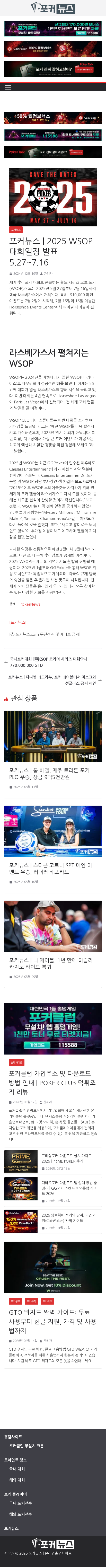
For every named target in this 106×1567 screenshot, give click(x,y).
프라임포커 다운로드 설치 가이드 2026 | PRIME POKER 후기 (67, 1158)
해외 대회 (17, 1480)
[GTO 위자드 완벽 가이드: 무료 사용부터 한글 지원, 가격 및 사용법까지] (53, 1267)
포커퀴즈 (47, 1301)
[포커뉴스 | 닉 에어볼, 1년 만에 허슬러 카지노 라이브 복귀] (53, 904)
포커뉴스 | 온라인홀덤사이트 (50, 1553)
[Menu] (8, 87)
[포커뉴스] (17, 622)
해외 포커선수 (20, 1514)
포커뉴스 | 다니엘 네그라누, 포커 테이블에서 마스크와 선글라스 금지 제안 (52, 680)
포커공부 (15, 1301)
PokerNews (30, 604)
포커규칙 (31, 1301)
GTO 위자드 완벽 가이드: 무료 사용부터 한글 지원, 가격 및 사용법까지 (52, 1321)
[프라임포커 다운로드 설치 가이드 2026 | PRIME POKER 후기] (21, 1162)
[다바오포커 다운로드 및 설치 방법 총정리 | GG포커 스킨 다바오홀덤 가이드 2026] (21, 1192)
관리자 (48, 273)
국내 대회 (17, 1469)
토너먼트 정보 (15, 1460)
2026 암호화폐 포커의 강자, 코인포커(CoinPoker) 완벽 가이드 (68, 1218)
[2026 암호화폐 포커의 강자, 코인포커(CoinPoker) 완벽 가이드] (21, 1222)
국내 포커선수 (20, 1503)
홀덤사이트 (16, 1062)
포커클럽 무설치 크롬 (26, 1446)
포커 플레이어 (15, 1494)
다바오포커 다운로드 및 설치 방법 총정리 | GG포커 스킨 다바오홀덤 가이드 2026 (69, 1188)
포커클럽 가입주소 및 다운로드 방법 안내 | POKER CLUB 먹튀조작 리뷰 (52, 1082)
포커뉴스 (16, 229)
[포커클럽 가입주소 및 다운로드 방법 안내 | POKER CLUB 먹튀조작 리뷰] (53, 1029)
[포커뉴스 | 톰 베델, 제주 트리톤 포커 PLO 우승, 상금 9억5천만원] (53, 714)
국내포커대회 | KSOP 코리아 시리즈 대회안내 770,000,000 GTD (48, 662)
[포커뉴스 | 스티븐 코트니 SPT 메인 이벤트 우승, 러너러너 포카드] (53, 809)
